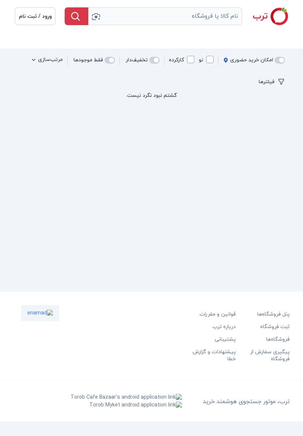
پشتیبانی (225, 339)
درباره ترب (224, 326)
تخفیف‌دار (137, 60)
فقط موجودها (88, 60)
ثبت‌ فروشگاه (275, 326)
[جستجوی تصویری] (95, 16)
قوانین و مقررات (218, 314)
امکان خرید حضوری (251, 60)
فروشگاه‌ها (278, 339)
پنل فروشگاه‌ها (273, 314)
